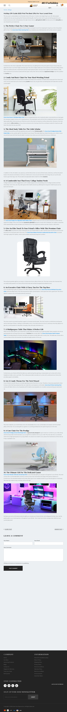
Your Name (6, 540)
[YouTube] (16, 685)
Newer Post (58, 529)
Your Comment (7, 547)
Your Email (37, 540)
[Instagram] (12, 685)
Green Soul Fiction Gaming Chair (53, 385)
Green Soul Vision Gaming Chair (20, 30)
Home (5, 10)
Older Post (8, 529)
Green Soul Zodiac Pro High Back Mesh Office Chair (19, 220)
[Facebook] (5, 685)
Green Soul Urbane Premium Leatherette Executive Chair (41, 232)
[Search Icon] (11, 5)
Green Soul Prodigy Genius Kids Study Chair (15, 432)
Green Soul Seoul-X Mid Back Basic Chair (14, 117)
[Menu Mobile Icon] (5, 5)
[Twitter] (9, 685)
